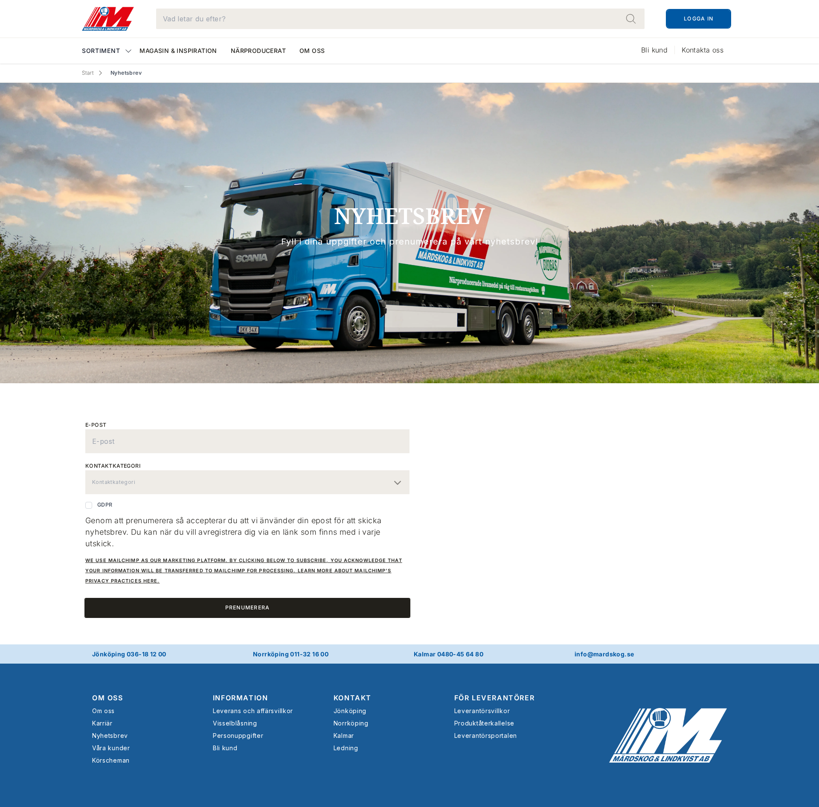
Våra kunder (111, 748)
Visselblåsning (235, 723)
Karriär (102, 723)
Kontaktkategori (112, 466)
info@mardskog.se (604, 654)
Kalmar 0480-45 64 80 (448, 654)
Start (87, 73)
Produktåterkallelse (484, 723)
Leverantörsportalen (485, 735)
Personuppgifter (238, 735)
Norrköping (351, 723)
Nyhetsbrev (110, 735)
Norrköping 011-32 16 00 (290, 654)
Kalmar (344, 735)
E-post (95, 425)
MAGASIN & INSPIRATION (178, 50)
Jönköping (350, 710)
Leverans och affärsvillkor (253, 710)
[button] (107, 51)
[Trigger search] (631, 18)
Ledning (346, 748)
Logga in (698, 18)
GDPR (105, 504)
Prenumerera (247, 607)
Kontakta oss (702, 50)
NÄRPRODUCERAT (258, 50)
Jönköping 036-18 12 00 (129, 654)
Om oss (312, 50)
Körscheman (111, 760)
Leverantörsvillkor (482, 710)
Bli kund (654, 50)
